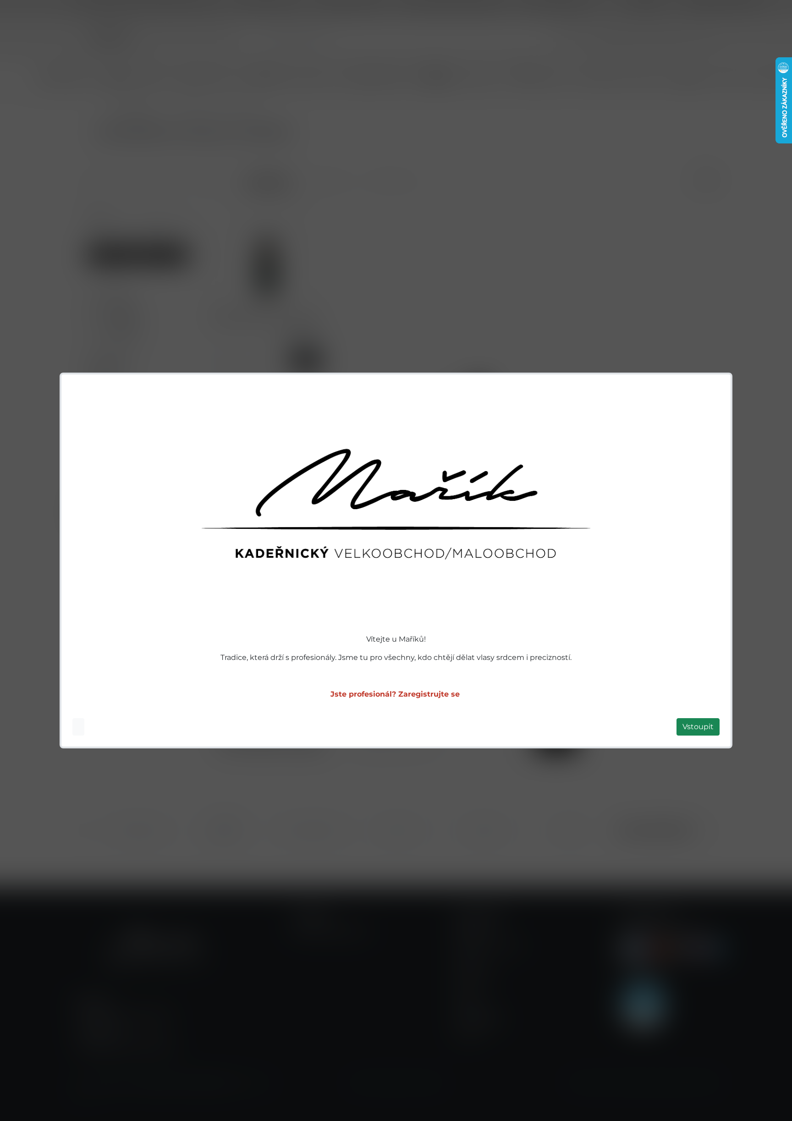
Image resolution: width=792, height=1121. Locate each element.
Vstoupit (698, 726)
